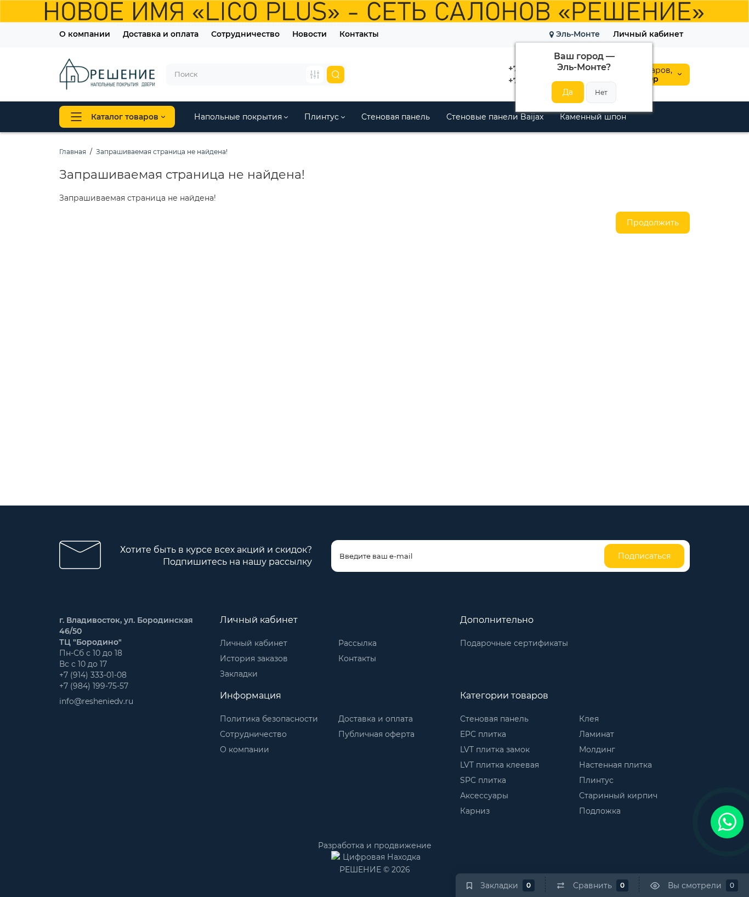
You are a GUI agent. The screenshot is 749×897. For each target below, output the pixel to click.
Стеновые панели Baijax (494, 117)
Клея (589, 719)
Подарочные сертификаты (514, 643)
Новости (309, 34)
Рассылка (357, 643)
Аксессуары (484, 796)
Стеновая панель (395, 117)
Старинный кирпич (618, 796)
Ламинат (596, 734)
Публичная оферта (376, 734)
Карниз (475, 811)
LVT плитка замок (495, 749)
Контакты (359, 34)
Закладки (239, 674)
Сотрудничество (245, 34)
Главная (72, 151)
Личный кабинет (648, 34)
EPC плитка (483, 734)
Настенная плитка (615, 765)
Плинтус (322, 117)
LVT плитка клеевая (499, 765)
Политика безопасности (269, 719)
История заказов (254, 658)
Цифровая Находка (382, 857)
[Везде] (315, 74)
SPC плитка (483, 780)
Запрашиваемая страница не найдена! (162, 151)
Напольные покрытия (239, 117)
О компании (84, 34)
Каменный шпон (593, 117)
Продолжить (653, 223)
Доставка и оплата (160, 34)
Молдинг (597, 749)
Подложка (600, 811)
